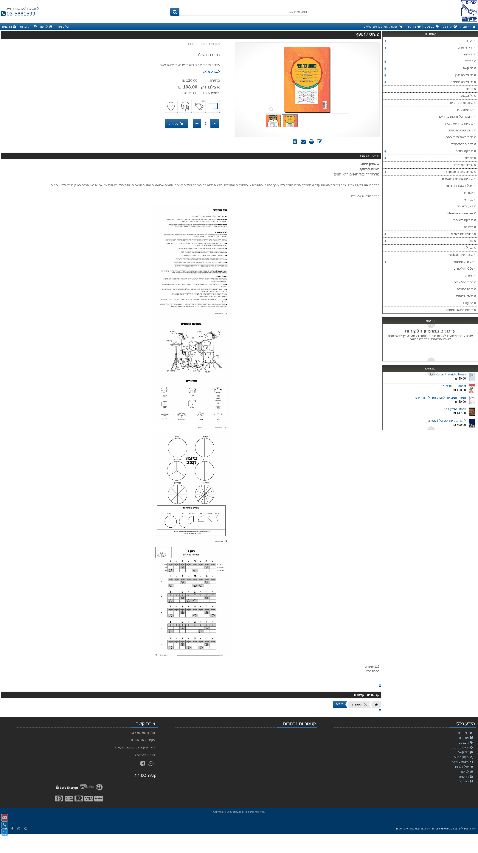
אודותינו (464, 737)
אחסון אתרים (402, 829)
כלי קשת (468, 68)
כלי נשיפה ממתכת (462, 82)
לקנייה (174, 124)
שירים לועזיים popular (459, 171)
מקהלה (468, 247)
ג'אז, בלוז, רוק (465, 206)
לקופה (465, 771)
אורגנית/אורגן (465, 109)
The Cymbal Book (454, 402)
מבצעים (464, 742)
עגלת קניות (462, 766)
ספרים (469, 158)
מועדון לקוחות (464, 296)
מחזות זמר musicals (460, 254)
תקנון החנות (461, 757)
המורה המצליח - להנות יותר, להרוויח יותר (440, 390)
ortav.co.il (238, 811)
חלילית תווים (465, 47)
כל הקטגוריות (359, 704)
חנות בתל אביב (463, 282)
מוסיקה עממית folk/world (457, 178)
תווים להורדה (465, 289)
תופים (469, 89)
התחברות (462, 781)
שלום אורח (62, 26)
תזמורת (468, 227)
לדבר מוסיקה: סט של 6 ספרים (447, 414)
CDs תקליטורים (463, 268)
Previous (431, 359)
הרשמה (464, 776)
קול (471, 241)
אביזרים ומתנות (463, 261)
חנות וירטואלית (428, 829)
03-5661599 (19, 14)
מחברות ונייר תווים (461, 102)
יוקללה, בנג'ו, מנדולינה (459, 185)
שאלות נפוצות (460, 747)
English (468, 303)
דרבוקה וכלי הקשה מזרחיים (456, 116)
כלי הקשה (467, 95)
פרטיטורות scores (462, 234)
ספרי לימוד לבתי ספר (459, 137)
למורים (469, 275)
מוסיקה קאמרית (463, 220)
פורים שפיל (459, 425)
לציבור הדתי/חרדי (462, 144)
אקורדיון (468, 192)
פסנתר (469, 61)
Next (431, 326)
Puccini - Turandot (454, 379)
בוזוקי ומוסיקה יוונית (461, 130)
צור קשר (463, 752)
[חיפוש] (174, 12)
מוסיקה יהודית (464, 151)
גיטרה (469, 40)
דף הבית (463, 732)
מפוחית (468, 199)
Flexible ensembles (460, 213)
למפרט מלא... (211, 71)
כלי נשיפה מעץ (464, 75)
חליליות (468, 54)
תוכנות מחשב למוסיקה (459, 310)
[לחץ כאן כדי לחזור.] (380, 685)
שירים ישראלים (463, 165)
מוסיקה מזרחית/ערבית (459, 123)
